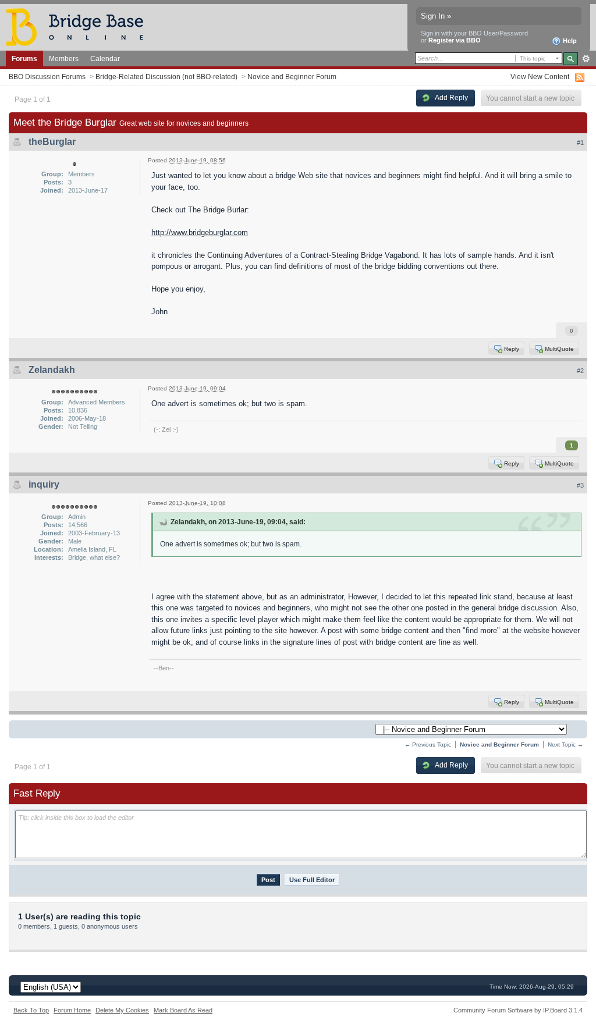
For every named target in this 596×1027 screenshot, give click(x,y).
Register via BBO (454, 40)
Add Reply (451, 97)
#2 (580, 370)
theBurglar (52, 142)
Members (64, 58)
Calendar (105, 58)
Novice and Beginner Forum (291, 76)
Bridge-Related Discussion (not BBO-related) (166, 76)
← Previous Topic (428, 744)
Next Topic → (565, 744)
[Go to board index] (79, 26)
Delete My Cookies (122, 1010)
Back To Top (31, 1010)
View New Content (539, 76)
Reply (510, 348)
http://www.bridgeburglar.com (199, 232)
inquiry (44, 484)
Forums (24, 58)
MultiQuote (558, 348)
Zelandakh (52, 370)
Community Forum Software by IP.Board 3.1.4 (518, 1010)
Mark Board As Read (183, 1010)
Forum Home (72, 1010)
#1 (580, 142)
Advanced (586, 59)
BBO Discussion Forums (47, 76)
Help (569, 40)
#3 (580, 485)
